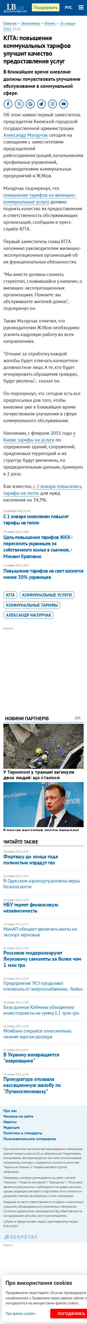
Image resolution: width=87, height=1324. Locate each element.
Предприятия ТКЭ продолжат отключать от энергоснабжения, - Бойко (43, 986)
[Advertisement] (44, 664)
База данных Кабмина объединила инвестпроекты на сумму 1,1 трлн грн (41, 1010)
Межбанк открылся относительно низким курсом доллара (37, 1034)
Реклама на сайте (18, 1116)
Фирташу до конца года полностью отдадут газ (30, 859)
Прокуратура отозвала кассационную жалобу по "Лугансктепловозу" (32, 1085)
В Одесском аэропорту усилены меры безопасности (41, 884)
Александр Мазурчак (25, 135)
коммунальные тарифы (32, 605)
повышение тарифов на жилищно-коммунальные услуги (39, 198)
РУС (68, 7)
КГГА (10, 595)
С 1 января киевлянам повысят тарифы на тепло (35, 519)
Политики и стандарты (22, 1132)
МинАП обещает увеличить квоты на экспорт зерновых (40, 932)
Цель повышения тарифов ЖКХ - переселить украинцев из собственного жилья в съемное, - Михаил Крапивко (37, 547)
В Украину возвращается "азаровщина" (31, 1057)
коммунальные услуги (47, 595)
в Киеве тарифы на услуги (39, 436)
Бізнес (50, 23)
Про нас (10, 1110)
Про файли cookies (20, 1313)
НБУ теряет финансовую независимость (30, 907)
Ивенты (9, 1121)
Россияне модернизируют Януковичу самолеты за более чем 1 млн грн (42, 958)
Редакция (11, 1127)
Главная (9, 23)
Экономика (30, 23)
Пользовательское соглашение (29, 1138)
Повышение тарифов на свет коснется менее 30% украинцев (43, 574)
